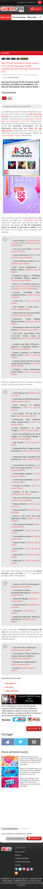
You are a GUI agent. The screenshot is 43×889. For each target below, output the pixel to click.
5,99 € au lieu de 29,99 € (20, 309)
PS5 (3, 59)
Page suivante (32, 729)
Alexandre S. (33, 75)
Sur (10, 683)
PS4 (8, 59)
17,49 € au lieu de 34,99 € (28, 330)
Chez (11, 691)
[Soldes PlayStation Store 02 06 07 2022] (21, 212)
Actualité (6, 17)
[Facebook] (16, 869)
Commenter (35, 838)
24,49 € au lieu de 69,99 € (20, 439)
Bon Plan (32, 17)
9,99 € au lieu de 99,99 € (20, 349)
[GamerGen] (12, 9)
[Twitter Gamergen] (19, 721)
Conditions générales (22, 858)
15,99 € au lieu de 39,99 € (28, 430)
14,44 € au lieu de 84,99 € (20, 658)
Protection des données (22, 862)
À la (9, 687)
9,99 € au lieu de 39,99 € (20, 664)
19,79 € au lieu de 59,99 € (22, 257)
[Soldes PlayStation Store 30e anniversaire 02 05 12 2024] (21, 175)
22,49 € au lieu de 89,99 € (30, 338)
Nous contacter (20, 852)
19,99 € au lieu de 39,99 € (20, 494)
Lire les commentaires (16, 838)
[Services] (16, 873)
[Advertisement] (21, 804)
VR (18, 59)
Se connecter (31, 2)
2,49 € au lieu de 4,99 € (31, 451)
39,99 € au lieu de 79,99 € (23, 289)
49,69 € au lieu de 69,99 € (20, 586)
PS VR (13, 59)
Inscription (21, 2)
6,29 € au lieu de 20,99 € (26, 416)
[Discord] (31, 869)
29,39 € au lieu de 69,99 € (25, 286)
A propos (18, 855)
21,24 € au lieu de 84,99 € (20, 280)
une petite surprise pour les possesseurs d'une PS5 (21, 120)
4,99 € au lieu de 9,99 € (31, 459)
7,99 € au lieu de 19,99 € (20, 401)
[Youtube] (24, 869)
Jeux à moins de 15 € (9, 135)
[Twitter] (20, 869)
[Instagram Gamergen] (34, 721)
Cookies (17, 865)
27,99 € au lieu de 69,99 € (22, 315)
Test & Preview (20, 17)
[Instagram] (27, 869)
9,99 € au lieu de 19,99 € (20, 263)
